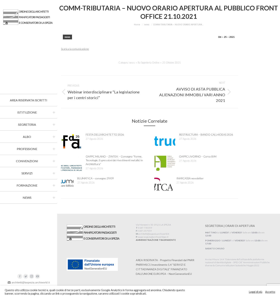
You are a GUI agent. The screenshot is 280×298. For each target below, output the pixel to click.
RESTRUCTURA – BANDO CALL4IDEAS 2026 (206, 134)
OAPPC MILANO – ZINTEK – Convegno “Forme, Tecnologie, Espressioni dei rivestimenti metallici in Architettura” (114, 160)
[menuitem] (28, 100)
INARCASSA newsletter (190, 178)
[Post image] (71, 141)
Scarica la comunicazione (75, 48)
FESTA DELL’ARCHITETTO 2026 (105, 134)
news (67, 37)
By (148, 62)
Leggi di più (255, 291)
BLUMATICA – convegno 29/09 (95, 178)
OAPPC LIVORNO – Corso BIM (197, 156)
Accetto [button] (270, 291)
